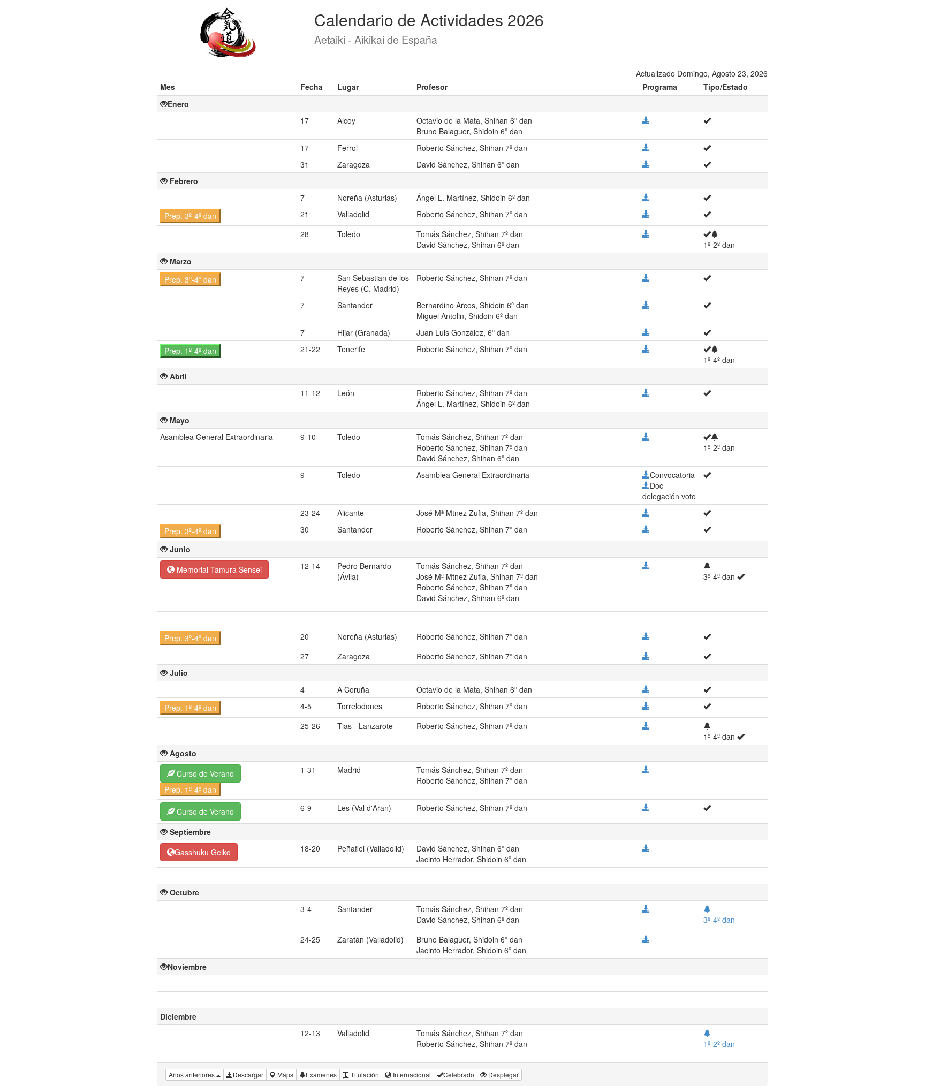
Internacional (411, 1074)
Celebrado (458, 1074)
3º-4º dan (719, 919)
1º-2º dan (719, 1043)
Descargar (248, 1074)
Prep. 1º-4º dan (190, 350)
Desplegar (503, 1074)
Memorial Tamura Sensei (218, 569)
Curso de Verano (204, 773)
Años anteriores (192, 1074)
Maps (284, 1074)
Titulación (364, 1074)
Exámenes (321, 1074)
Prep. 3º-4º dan (190, 215)
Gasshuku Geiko (203, 852)
